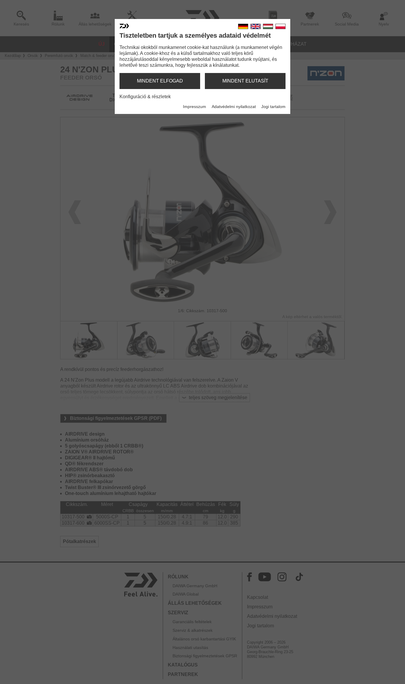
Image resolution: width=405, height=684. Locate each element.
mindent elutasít (245, 80)
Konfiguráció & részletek (145, 96)
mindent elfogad (160, 80)
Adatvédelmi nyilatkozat (234, 106)
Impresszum (194, 106)
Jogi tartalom (273, 106)
